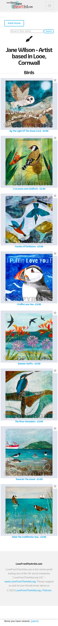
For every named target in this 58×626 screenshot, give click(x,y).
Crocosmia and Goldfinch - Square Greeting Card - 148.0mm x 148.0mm (29, 164)
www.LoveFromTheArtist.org (20, 581)
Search (49, 31)
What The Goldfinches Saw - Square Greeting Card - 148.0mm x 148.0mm (29, 512)
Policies (47, 590)
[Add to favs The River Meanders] (55, 370)
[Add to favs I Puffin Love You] (55, 253)
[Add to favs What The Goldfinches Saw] (55, 486)
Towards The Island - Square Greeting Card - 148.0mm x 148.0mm (29, 454)
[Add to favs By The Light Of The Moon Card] (55, 80)
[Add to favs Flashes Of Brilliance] (55, 195)
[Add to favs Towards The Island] (55, 428)
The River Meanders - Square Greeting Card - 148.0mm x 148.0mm (29, 397)
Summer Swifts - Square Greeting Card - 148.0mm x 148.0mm (29, 339)
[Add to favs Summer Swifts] (55, 313)
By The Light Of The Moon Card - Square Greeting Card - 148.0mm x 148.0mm (29, 106)
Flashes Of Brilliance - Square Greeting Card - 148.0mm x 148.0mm (29, 222)
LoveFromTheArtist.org (28, 590)
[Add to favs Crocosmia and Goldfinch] (55, 138)
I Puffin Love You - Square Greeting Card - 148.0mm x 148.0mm (29, 279)
